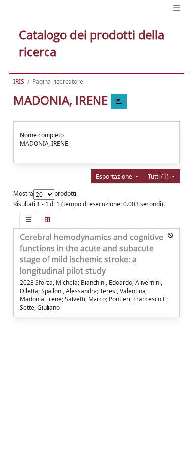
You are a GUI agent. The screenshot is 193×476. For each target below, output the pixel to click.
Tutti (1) (159, 176)
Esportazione (115, 176)
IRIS (18, 81)
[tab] (28, 219)
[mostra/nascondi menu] (176, 8)
